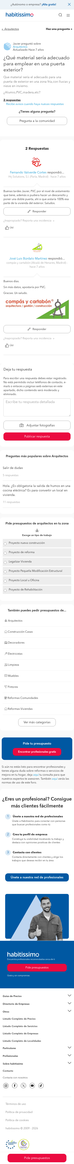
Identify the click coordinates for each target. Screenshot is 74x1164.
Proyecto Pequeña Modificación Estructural (35, 571)
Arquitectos (9, 1039)
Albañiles (8, 1036)
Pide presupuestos (37, 1158)
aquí (36, 775)
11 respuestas (11, 502)
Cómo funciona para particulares (21, 1052)
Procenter (8, 1026)
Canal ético (9, 1071)
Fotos (6, 1023)
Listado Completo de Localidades (22, 1041)
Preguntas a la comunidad (17, 1019)
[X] (23, 1086)
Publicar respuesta (37, 436)
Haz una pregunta (58, 29)
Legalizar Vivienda (20, 561)
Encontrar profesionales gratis (37, 752)
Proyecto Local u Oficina (24, 580)
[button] (37, 996)
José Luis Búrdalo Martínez (28, 258)
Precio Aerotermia (13, 1004)
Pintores (7, 1029)
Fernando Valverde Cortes (28, 172)
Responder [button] (39, 211)
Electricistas (9, 1032)
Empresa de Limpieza (14, 1011)
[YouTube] (32, 1086)
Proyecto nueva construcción (27, 543)
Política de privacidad (19, 1112)
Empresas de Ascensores (16, 1008)
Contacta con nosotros (15, 1078)
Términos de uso (16, 1104)
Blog (5, 1016)
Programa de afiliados (15, 1075)
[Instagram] (6, 1086)
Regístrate (8, 1056)
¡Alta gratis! (49, 4)
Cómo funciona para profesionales (22, 1060)
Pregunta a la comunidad (37, 121)
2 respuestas (12, 100)
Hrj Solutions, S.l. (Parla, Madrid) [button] (28, 176)
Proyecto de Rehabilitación (25, 589)
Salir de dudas (13, 468)
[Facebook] (15, 1086)
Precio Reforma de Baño (16, 1000)
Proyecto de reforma (22, 552)
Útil (12, 228)
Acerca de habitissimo (15, 1068)
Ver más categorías (37, 722)
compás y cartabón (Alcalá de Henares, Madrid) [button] (36, 263)
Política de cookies (17, 1120)
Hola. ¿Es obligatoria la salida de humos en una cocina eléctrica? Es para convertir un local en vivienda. (36, 490)
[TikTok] (41, 1086)
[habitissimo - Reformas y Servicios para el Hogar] (16, 15)
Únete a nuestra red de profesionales (37, 877)
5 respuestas (10, 475)
